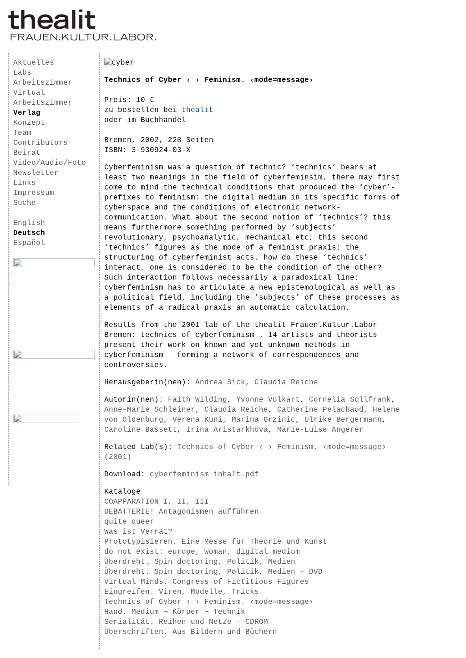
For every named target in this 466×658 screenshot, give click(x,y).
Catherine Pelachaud (320, 410)
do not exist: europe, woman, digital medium (202, 552)
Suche (24, 203)
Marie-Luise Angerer (320, 430)
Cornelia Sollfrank (350, 400)
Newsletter (36, 173)
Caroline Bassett (140, 430)
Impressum (33, 193)
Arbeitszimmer (42, 83)
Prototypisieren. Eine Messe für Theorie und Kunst (215, 542)
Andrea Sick (220, 382)
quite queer (129, 522)
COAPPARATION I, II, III (156, 502)
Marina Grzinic (263, 420)
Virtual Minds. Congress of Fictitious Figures (206, 582)
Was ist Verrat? (138, 532)
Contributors (40, 143)
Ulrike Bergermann (343, 420)
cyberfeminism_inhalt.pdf (204, 474)
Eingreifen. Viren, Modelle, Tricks (181, 592)
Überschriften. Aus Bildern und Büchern (190, 632)
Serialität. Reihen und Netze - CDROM (186, 622)
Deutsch (29, 233)
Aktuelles (33, 63)
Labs (22, 73)
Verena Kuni (197, 420)
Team (22, 133)
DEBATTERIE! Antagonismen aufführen (181, 512)
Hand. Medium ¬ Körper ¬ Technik (174, 612)
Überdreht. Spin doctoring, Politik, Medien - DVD (213, 572)
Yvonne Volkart (268, 400)
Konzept (29, 123)
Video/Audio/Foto (49, 163)
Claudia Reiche (286, 382)
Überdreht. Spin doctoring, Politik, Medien (199, 562)
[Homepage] (82, 39)
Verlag (27, 113)
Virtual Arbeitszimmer (42, 98)
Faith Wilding (197, 400)
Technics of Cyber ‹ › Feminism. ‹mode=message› (209, 602)
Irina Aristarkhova (227, 430)
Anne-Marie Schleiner (149, 410)
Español (29, 243)
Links (24, 183)
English (29, 223)
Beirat (27, 153)
